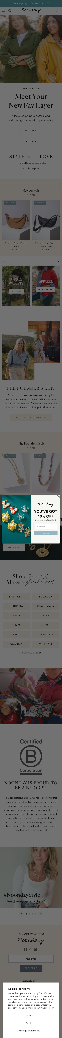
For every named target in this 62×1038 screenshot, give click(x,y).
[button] (45, 533)
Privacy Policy (47, 1007)
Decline (29, 1023)
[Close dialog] (58, 496)
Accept (29, 1015)
